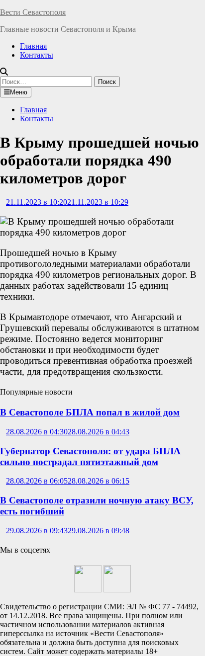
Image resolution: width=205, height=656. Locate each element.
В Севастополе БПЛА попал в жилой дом (90, 412)
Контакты (36, 55)
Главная (33, 46)
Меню (18, 92)
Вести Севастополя (33, 12)
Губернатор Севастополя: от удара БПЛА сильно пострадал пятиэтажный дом (90, 456)
